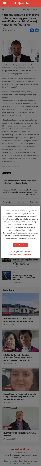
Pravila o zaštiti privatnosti (20, 254)
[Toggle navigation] (5, 3)
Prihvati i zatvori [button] (21, 245)
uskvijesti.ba (20, 3)
